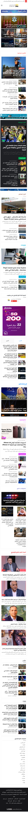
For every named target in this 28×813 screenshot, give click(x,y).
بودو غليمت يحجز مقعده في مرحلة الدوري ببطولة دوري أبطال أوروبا (14, 147)
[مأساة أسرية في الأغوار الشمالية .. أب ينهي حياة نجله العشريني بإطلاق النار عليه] (13, 499)
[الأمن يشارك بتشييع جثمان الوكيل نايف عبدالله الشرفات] (22, 719)
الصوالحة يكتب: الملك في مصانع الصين (10, 671)
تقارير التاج (10, 800)
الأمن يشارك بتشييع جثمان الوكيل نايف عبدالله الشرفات (9, 719)
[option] (14, 31)
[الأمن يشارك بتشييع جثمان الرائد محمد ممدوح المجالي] (22, 731)
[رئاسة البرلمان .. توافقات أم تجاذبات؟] (22, 666)
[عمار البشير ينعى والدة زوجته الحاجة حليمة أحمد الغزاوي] (22, 714)
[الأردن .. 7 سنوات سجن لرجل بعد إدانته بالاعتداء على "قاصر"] (7, 33)
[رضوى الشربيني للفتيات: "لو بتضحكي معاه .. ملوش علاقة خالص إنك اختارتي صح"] (14, 406)
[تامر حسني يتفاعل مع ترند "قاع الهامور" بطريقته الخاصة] (22, 102)
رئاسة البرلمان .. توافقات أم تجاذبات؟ (10, 666)
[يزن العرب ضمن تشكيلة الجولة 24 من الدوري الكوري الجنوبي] (22, 108)
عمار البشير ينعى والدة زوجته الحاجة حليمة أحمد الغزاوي (9, 713)
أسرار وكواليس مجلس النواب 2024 (15, 803)
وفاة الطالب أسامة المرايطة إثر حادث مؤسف (10, 725)
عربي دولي (23, 767)
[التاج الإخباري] (14, 5)
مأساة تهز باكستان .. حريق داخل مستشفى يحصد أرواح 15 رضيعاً (15, 217)
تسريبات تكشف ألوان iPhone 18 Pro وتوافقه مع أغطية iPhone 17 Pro (14, 444)
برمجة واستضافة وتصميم (17, 809)
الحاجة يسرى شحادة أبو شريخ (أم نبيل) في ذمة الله (10, 376)
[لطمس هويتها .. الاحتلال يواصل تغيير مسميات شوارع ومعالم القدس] (13, 68)
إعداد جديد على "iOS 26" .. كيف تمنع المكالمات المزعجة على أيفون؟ (9, 460)
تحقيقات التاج (22, 753)
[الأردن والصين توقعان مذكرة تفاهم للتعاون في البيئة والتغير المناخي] (14, 22)
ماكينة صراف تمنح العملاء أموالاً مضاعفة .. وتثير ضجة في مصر (14, 268)
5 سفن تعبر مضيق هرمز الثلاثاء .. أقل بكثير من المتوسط (9, 231)
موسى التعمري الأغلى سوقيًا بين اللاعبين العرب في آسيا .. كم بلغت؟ (9, 170)
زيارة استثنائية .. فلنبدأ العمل (18, 624)
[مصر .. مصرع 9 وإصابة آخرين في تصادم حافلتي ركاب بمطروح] (22, 281)
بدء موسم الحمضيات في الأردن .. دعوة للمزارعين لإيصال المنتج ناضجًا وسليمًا (10, 355)
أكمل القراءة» (22, 225)
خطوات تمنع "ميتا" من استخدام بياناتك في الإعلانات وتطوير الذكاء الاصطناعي (9, 467)
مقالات (23, 776)
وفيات (24, 782)
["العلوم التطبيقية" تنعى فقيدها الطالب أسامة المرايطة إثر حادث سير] (22, 706)
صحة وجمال (22, 765)
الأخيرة (20, 340)
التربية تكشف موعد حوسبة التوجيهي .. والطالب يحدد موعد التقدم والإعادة (9, 475)
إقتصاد (24, 744)
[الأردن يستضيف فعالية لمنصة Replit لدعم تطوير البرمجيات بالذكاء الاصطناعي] (7, 42)
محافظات (23, 774)
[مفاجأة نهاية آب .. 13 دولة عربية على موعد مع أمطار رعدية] (22, 287)
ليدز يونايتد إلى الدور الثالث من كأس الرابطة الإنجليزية (10, 163)
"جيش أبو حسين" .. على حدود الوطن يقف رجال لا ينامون (11, 692)
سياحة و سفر (22, 763)
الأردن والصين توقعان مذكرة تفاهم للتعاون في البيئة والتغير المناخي (15, 26)
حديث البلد (23, 759)
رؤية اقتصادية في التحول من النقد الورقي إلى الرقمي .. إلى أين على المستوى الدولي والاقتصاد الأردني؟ (9, 684)
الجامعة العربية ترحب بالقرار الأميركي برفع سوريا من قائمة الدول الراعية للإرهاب (9, 91)
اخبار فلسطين (22, 746)
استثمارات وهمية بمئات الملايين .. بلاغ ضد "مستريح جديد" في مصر (9, 83)
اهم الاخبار (23, 751)
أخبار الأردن (23, 742)
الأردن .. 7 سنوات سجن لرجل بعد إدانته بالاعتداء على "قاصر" (8, 37)
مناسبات (23, 778)
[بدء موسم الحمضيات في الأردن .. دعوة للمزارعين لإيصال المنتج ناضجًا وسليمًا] (22, 355)
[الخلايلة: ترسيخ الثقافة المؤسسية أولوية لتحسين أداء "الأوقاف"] (22, 362)
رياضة (24, 761)
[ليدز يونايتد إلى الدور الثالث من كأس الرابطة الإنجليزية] (22, 162)
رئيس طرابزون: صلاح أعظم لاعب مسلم (9, 177)
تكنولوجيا (23, 757)
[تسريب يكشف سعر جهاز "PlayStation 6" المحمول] (22, 480)
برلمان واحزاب (22, 749)
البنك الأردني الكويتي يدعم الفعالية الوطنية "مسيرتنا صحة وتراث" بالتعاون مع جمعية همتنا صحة (10, 347)
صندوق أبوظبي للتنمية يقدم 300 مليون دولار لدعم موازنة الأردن (20, 37)
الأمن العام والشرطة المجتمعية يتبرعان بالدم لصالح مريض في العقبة (14, 649)
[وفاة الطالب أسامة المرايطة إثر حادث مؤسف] (22, 725)
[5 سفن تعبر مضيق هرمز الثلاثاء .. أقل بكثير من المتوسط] (22, 230)
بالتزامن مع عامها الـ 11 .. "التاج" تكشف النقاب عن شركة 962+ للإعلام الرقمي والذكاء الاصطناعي (7, 522)
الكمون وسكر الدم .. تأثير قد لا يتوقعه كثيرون (10, 97)
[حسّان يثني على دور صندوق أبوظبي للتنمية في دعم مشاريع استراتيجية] (20, 42)
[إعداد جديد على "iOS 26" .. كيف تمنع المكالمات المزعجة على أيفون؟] (22, 458)
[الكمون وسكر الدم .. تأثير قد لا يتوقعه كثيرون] (22, 96)
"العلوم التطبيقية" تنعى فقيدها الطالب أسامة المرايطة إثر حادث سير (10, 706)
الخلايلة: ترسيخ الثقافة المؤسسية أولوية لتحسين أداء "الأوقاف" (10, 362)
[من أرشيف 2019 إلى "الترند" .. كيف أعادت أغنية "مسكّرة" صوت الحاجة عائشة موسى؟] (21, 511)
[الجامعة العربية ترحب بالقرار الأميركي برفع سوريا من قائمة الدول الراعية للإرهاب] (22, 89)
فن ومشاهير (22, 769)
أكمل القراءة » (22, 158)
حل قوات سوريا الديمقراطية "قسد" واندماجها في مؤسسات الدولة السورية (10, 238)
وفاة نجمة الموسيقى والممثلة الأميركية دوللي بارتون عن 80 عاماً (16, 397)
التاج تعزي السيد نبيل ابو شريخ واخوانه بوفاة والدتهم (10, 369)
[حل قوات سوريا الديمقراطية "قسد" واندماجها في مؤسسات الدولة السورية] (22, 236)
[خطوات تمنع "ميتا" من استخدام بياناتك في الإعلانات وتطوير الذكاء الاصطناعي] (22, 466)
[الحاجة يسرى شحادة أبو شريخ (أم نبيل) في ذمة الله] (22, 376)
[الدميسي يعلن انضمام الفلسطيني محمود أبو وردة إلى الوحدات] (23, 182)
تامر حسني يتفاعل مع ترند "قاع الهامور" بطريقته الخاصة (9, 103)
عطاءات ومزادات (21, 772)
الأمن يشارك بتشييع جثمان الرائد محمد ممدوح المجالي (10, 731)
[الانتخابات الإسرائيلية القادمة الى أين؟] (22, 678)
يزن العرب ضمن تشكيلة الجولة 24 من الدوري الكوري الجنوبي (10, 109)
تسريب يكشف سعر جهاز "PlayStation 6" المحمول (11, 481)
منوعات (23, 780)
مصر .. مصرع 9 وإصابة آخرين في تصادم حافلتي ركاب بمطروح (9, 282)
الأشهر (7, 340)
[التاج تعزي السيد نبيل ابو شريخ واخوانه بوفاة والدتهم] (22, 369)
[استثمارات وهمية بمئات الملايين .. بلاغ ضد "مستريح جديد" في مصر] (22, 82)
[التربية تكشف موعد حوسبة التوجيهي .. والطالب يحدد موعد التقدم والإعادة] (22, 473)
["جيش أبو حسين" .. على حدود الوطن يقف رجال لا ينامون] (22, 692)
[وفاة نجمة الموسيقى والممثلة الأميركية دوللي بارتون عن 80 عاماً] (14, 393)
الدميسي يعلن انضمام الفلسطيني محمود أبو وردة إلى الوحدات (10, 183)
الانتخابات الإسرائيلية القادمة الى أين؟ (9, 677)
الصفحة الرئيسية (22, 798)
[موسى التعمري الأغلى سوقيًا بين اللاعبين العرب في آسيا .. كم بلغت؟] (23, 168)
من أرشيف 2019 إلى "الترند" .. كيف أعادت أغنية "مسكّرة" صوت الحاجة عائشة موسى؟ (20, 521)
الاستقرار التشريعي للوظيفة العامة (14, 575)
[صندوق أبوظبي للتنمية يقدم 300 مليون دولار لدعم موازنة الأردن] (20, 33)
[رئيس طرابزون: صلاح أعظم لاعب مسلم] (22, 176)
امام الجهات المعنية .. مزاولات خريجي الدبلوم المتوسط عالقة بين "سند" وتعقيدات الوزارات (20, 543)
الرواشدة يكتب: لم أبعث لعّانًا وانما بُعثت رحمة (14, 600)
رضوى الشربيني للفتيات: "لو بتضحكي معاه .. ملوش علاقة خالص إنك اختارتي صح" (14, 410)
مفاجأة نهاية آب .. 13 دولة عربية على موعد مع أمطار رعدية (9, 288)
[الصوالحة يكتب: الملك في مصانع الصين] (22, 672)
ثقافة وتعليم (22, 755)
